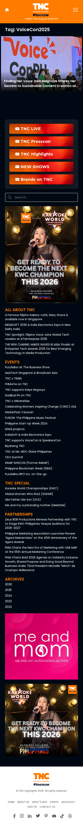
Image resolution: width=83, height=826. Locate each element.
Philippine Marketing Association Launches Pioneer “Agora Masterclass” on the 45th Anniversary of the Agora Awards (41, 538)
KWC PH (32, 807)
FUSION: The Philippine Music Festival (30, 418)
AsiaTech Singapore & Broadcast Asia (31, 373)
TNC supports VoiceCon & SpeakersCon (33, 440)
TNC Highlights (36, 154)
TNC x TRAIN (13, 378)
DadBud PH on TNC (18, 395)
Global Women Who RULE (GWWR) (29, 494)
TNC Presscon (35, 141)
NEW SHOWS (34, 166)
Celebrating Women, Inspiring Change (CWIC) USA (40, 407)
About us (23, 802)
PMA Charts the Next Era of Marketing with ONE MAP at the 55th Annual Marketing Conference (41, 550)
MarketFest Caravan (19, 412)
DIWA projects (15, 429)
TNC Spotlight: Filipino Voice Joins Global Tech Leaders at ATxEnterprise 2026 (37, 337)
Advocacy (68, 802)
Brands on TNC (36, 179)
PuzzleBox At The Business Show (27, 367)
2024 (8, 596)
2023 (8, 601)
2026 (8, 584)
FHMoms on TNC (16, 384)
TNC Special (17, 483)
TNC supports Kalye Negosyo (25, 390)
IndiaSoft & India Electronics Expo (28, 435)
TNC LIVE (30, 128)
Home (11, 802)
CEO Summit (14, 457)
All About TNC (20, 310)
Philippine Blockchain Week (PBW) (28, 468)
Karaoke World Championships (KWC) (31, 488)
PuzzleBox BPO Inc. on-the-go (26, 474)
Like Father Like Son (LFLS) (23, 500)
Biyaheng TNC (15, 446)
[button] (41, 646)
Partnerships (19, 514)
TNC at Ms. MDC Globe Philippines (28, 452)
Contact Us (47, 807)
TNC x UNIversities (17, 401)
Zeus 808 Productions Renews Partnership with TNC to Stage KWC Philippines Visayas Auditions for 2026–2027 (41, 523)
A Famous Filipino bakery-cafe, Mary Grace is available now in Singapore (36, 317)
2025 (8, 590)
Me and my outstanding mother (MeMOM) (35, 505)
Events (12, 362)
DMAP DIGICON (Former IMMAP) (27, 463)
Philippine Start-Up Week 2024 (26, 423)
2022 (8, 607)
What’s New (39, 802)
